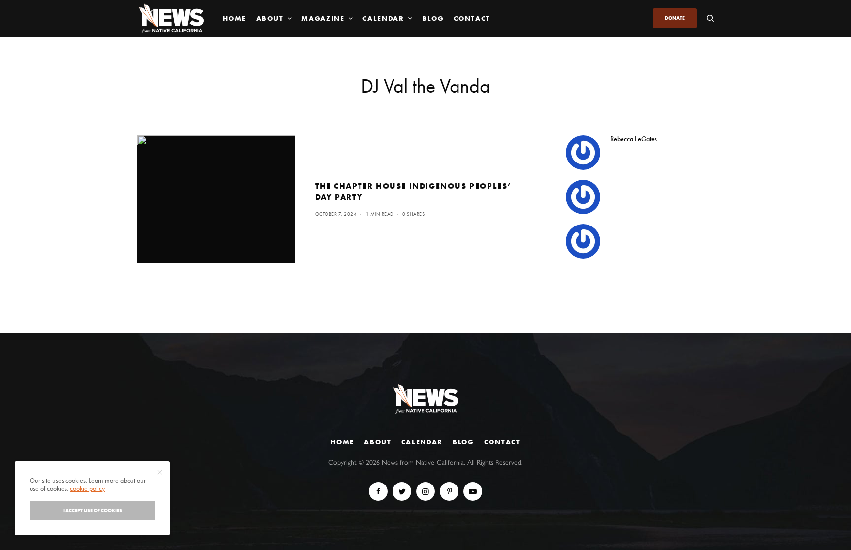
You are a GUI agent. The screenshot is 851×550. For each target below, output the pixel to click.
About (377, 441)
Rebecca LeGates (633, 138)
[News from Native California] (171, 18)
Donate (675, 18)
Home (342, 441)
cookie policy (87, 488)
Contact (502, 441)
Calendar (422, 441)
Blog (463, 441)
